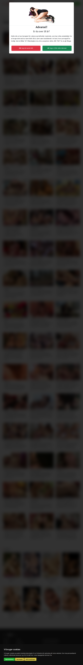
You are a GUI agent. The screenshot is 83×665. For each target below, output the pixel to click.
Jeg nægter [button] (19, 659)
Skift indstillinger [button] (30, 659)
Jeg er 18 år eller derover (57, 48)
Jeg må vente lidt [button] (26, 48)
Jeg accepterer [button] (9, 659)
